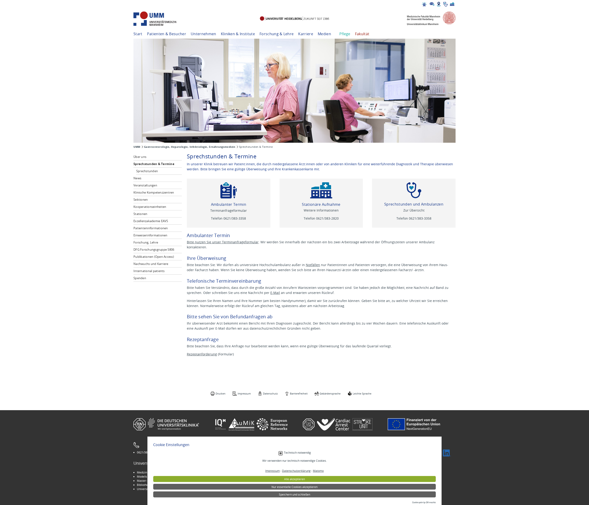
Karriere (305, 33)
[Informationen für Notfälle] (424, 4)
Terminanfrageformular (228, 210)
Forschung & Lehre (277, 33)
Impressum (244, 393)
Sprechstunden (147, 171)
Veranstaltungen (145, 185)
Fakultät (362, 33)
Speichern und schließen (294, 494)
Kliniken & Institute (238, 33)
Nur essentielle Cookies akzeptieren (294, 487)
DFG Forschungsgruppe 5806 (153, 249)
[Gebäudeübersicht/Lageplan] (438, 4)
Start (137, 33)
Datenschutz (270, 393)
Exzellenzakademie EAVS (150, 221)
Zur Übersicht (413, 210)
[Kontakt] (432, 4)
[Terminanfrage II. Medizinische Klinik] (228, 190)
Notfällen (313, 265)
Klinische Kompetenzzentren (153, 192)
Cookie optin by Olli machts (424, 502)
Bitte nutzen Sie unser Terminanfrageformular (223, 242)
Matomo (318, 471)
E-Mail (275, 292)
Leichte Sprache (362, 393)
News (137, 178)
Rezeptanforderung (202, 354)
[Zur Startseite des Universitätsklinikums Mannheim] (161, 19)
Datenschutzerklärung (296, 471)
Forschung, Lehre (145, 242)
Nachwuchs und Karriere (150, 264)
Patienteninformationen (150, 228)
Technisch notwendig (297, 452)
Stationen (140, 214)
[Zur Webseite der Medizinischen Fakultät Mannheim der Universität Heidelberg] (428, 19)
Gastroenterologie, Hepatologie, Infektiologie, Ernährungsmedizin (189, 147)
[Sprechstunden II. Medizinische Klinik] (414, 190)
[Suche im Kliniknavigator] (445, 4)
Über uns (139, 157)
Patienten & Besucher (166, 33)
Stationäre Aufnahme (321, 204)
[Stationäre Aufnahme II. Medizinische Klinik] (321, 190)
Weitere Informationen (321, 210)
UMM (136, 147)
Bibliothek (143, 485)
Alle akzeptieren (294, 479)
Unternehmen (203, 33)
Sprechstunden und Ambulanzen (413, 204)
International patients (149, 271)
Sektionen (140, 199)
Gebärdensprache (330, 393)
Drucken (220, 393)
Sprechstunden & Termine (153, 164)
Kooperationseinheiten (149, 207)
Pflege (344, 33)
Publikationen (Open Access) (153, 257)
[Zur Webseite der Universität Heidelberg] (294, 19)
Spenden (139, 278)
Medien (324, 33)
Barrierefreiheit (299, 393)
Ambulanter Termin (228, 204)
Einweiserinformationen (150, 235)
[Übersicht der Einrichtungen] (452, 4)
